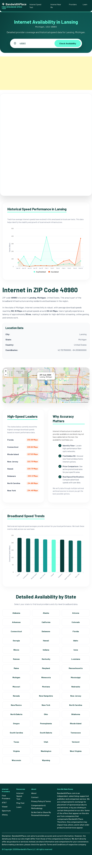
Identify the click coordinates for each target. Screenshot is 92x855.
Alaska (46, 613)
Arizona (75, 613)
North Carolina (75, 705)
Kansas (16, 659)
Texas (16, 742)
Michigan (16, 677)
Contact (34, 797)
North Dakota (16, 714)
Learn (85, 4)
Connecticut (16, 631)
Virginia (16, 751)
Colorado (76, 622)
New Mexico (16, 705)
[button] (46, 382)
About (34, 793)
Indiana (46, 650)
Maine (16, 668)
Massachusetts (76, 668)
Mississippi (75, 677)
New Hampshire (46, 696)
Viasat (5, 806)
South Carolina (16, 732)
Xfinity (5, 815)
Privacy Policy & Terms (41, 801)
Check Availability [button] (67, 43)
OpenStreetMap (76, 402)
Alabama (16, 613)
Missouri (16, 686)
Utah (46, 742)
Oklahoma (75, 714)
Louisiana (75, 659)
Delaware (46, 631)
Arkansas (16, 622)
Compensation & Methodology (38, 806)
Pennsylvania (46, 723)
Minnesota (46, 677)
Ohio (46, 714)
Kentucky (46, 659)
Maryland (46, 668)
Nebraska (75, 686)
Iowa (76, 650)
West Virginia (75, 751)
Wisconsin (16, 760)
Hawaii (46, 640)
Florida (76, 631)
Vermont (76, 742)
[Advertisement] (46, 73)
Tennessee (76, 732)
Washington (46, 751)
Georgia (16, 640)
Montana (46, 686)
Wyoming (46, 760)
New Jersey (75, 696)
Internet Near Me (55, 5)
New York (46, 705)
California (46, 622)
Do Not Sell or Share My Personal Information (41, 813)
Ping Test (20, 803)
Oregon (16, 723)
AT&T (4, 802)
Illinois (16, 650)
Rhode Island (75, 723)
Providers (73, 4)
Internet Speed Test (35, 5)
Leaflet (65, 402)
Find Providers (6, 797)
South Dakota (46, 732)
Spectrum (6, 810)
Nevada (16, 696)
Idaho (75, 640)
